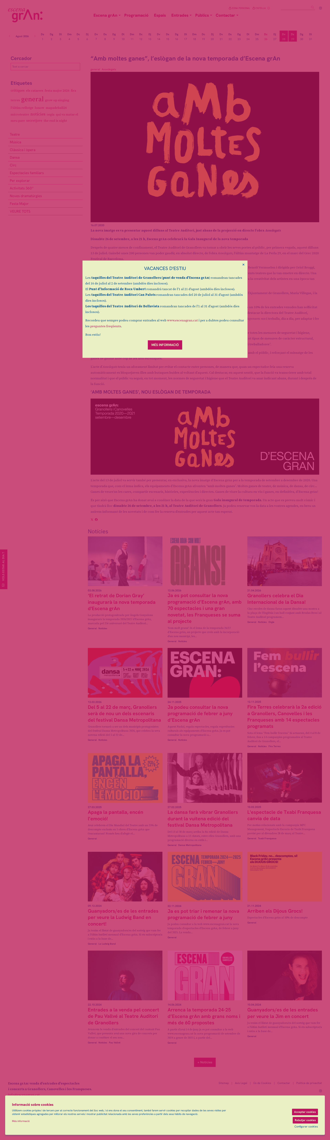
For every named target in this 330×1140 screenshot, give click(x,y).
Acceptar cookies (305, 1112)
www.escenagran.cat (182, 320)
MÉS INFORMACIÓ (165, 345)
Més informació (21, 1121)
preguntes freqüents (105, 326)
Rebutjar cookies (305, 1120)
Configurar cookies (306, 1126)
